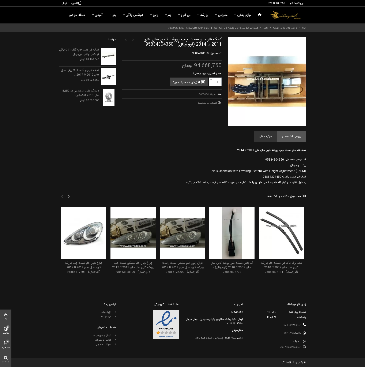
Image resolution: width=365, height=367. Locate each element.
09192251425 (292, 333)
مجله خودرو (77, 15)
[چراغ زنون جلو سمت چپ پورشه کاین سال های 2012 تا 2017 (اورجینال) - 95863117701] (83, 233)
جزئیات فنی (265, 136)
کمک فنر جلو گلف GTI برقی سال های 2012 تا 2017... (80, 72)
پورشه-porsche (207, 94)
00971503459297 (290, 347)
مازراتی (222, 15)
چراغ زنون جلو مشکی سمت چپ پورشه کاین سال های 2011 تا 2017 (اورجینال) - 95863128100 (133, 267)
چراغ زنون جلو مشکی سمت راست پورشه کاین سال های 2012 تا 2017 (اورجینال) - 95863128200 (183, 267)
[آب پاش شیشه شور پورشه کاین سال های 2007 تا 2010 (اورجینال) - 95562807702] (232, 233)
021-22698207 (292, 325)
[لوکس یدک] (285, 15)
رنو (114, 15)
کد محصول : (215, 53)
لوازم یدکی (244, 15)
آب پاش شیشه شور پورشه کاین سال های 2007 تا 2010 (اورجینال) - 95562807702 (232, 267)
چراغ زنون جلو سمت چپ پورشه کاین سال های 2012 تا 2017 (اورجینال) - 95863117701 (84, 267)
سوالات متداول (104, 344)
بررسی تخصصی (291, 136)
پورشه (204, 15)
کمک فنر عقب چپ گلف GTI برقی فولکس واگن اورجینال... (79, 52)
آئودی (99, 15)
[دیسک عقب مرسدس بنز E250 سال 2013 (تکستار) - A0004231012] (108, 97)
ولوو (155, 15)
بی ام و (186, 15)
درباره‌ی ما (106, 317)
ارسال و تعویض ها (102, 335)
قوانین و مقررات (103, 340)
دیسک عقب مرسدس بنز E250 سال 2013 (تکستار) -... (80, 93)
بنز (169, 15)
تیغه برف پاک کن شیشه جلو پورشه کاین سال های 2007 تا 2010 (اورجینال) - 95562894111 (281, 267)
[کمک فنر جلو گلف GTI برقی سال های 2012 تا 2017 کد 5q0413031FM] (108, 76)
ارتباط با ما (106, 312)
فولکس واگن (134, 15)
